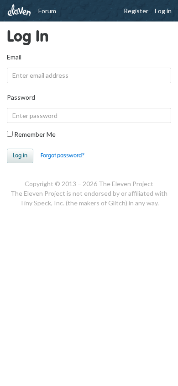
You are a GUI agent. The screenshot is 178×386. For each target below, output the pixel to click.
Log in (163, 11)
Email (14, 57)
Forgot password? (62, 155)
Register (136, 11)
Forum (47, 11)
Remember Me (34, 134)
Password (21, 97)
